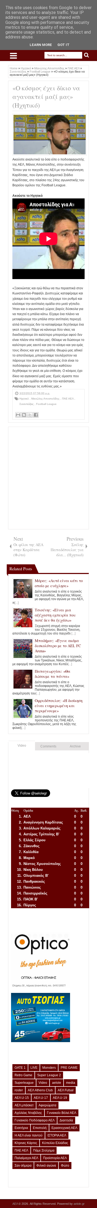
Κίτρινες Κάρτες (26, 1143)
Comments (48, 746)
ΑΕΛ (15, 1203)
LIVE (33, 1068)
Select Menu (13, 55)
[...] (17, 603)
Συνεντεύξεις (26, 403)
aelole (56, 1083)
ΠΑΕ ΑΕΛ (68, 398)
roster (19, 1090)
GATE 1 (20, 1068)
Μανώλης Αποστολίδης (45, 398)
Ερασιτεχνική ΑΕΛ (64, 1128)
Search (86, 55)
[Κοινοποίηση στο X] (30, 415)
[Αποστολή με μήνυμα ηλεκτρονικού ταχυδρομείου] (18, 415)
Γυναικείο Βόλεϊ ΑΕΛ (61, 1113)
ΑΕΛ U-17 (41, 1098)
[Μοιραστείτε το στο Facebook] (36, 415)
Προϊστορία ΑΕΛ (55, 1158)
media (70, 1083)
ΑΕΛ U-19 (60, 1098)
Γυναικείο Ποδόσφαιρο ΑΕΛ (35, 1120)
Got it (63, 45)
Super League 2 (49, 1075)
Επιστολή (40, 1128)
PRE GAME (69, 1068)
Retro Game (23, 1075)
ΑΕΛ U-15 (22, 1098)
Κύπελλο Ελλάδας (55, 1143)
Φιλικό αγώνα (46, 1165)
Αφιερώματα (47, 1105)
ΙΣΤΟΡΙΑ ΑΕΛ (56, 1135)
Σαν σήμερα (23, 1165)
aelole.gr (79, 1203)
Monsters (49, 1068)
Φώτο (65, 1165)
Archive (75, 746)
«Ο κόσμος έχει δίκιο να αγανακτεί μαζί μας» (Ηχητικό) (46, 96)
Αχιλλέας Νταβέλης (28, 1113)
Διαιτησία (66, 1120)
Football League (46, 403)
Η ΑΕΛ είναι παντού (29, 1135)
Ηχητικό (24, 398)
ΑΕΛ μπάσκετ (24, 1105)
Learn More (41, 45)
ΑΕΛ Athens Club (40, 1090)
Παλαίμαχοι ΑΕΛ (26, 1158)
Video (22, 745)
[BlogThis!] (24, 415)
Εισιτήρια (21, 1128)
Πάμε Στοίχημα (43, 1150)
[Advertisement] (48, 478)
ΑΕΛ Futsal (66, 1090)
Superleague (24, 1083)
